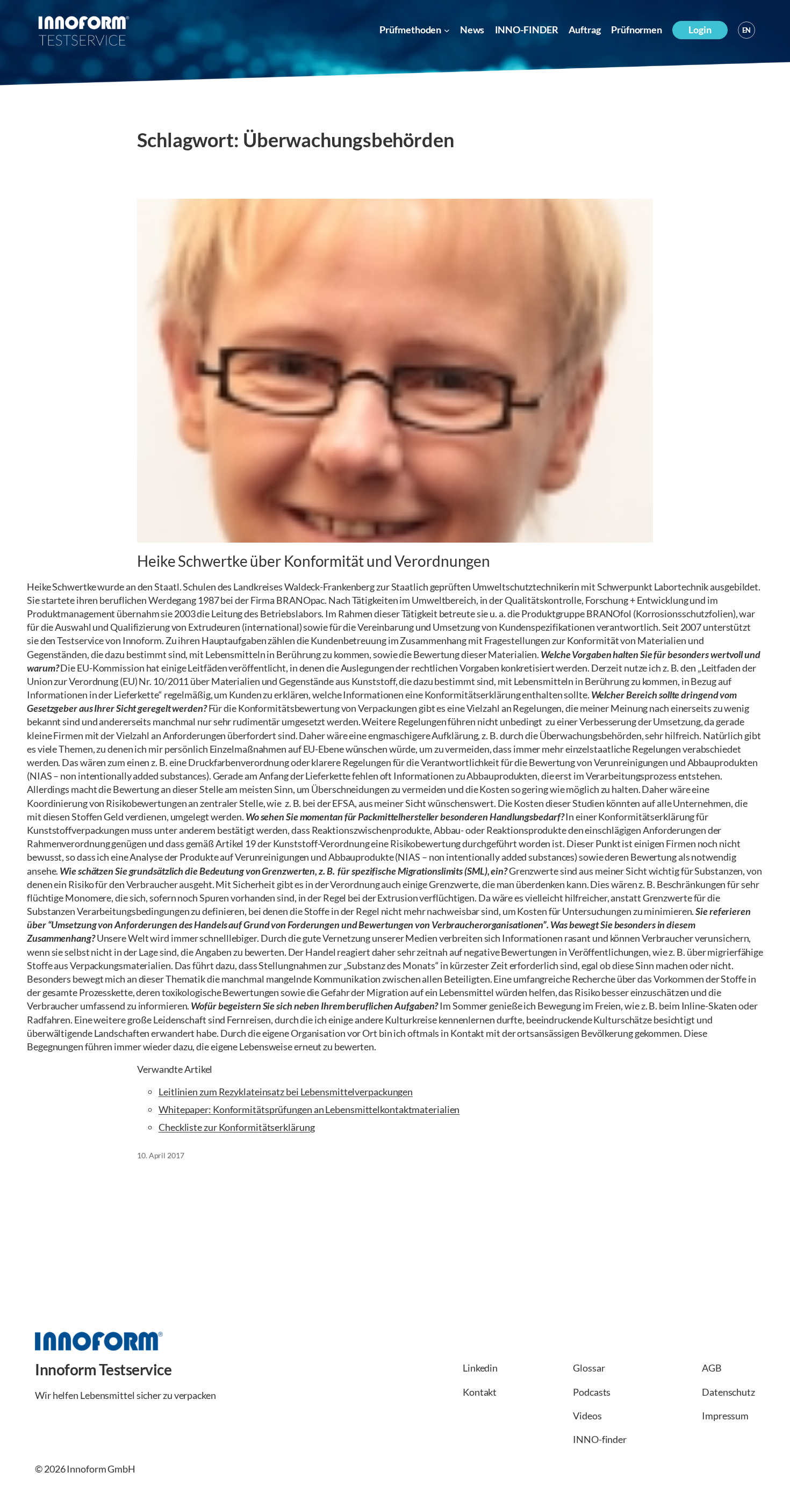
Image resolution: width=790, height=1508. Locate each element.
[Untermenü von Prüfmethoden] (447, 30)
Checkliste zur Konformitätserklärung (236, 1127)
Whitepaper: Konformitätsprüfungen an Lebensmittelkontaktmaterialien (309, 1109)
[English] (746, 30)
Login (700, 29)
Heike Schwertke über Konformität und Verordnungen (313, 561)
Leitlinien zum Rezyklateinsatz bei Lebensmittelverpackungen (286, 1092)
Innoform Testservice (103, 1369)
